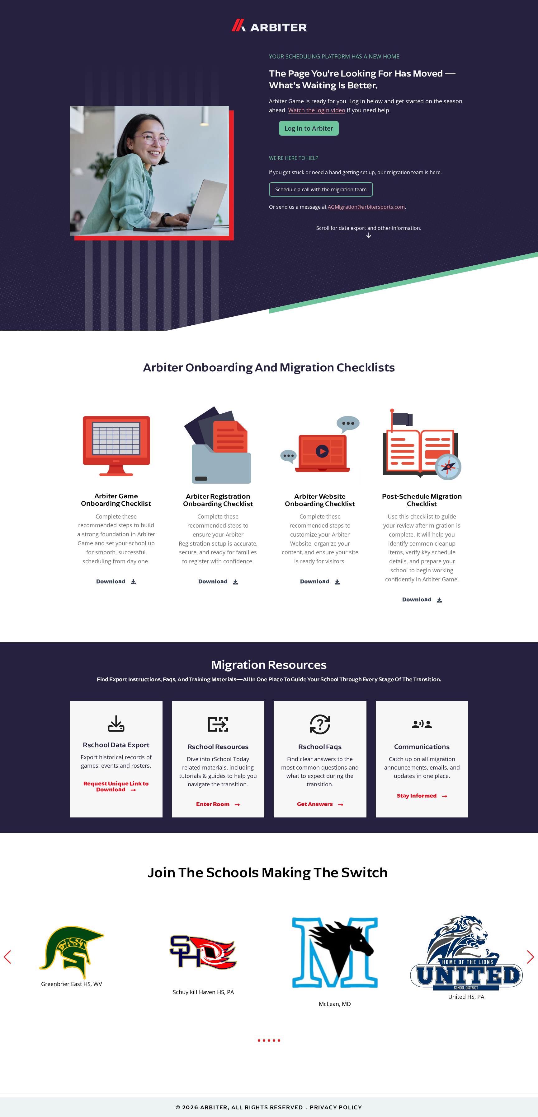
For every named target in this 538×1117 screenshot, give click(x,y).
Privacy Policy (336, 1107)
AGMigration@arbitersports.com (366, 206)
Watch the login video (316, 110)
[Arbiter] (269, 24)
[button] (7, 957)
